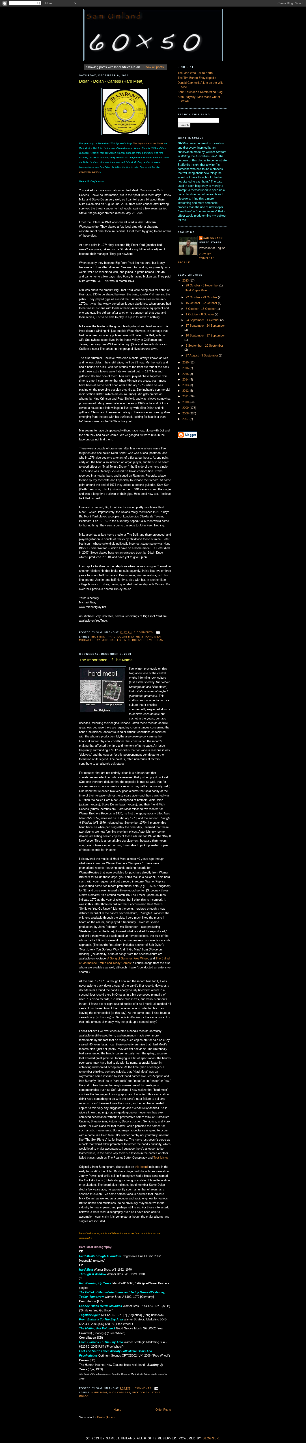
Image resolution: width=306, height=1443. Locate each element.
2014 (186, 379)
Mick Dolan (141, 1392)
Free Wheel (141, 958)
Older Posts (163, 1409)
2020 (186, 362)
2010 (186, 402)
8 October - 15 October (201, 308)
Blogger (211, 1438)
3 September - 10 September (204, 345)
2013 (186, 385)
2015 (186, 374)
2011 (186, 396)
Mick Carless (112, 640)
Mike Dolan (133, 640)
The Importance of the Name (148, 143)
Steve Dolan (153, 640)
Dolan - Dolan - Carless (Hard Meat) (111, 81)
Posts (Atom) (105, 1417)
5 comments (143, 632)
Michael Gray (89, 640)
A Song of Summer (119, 958)
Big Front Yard (103, 636)
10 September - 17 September (205, 335)
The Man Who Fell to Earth (195, 73)
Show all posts (153, 67)
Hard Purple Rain (196, 290)
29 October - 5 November (202, 285)
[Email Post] (157, 632)
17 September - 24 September (205, 325)
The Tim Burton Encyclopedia (197, 77)
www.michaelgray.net (89, 172)
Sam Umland (213, 238)
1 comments (141, 1388)
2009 (186, 407)
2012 (186, 390)
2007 (186, 419)
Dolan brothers (130, 636)
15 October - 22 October (202, 303)
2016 (186, 368)
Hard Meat (153, 636)
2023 (186, 280)
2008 (186, 413)
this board (141, 1166)
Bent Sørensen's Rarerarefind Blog (200, 92)
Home (117, 1409)
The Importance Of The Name (106, 660)
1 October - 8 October (200, 314)
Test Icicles (160, 1157)
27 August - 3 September (202, 355)
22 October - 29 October (202, 297)
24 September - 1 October (203, 320)
